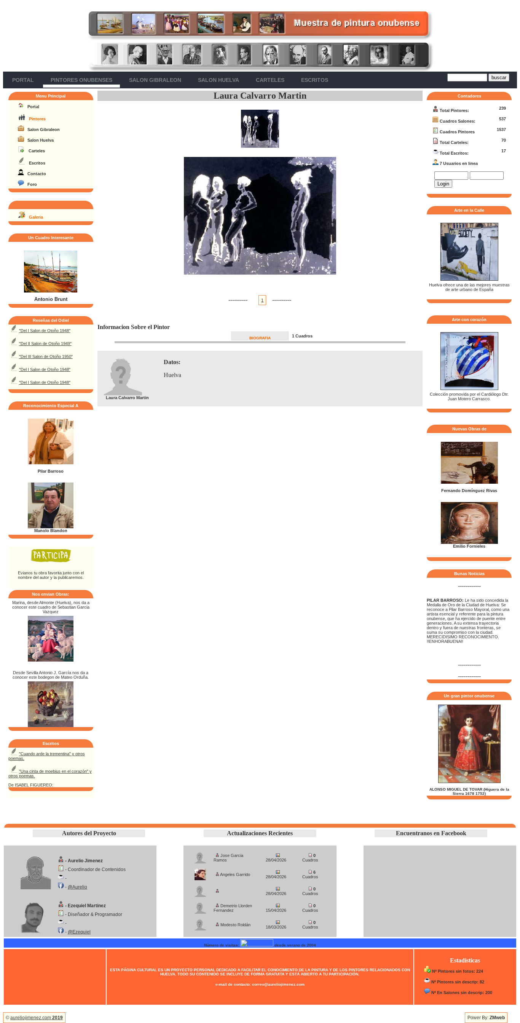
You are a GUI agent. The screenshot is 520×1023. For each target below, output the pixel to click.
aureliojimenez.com (36, 1017)
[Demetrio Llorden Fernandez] (200, 906)
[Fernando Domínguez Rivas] (469, 482)
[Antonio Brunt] (50, 291)
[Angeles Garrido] (200, 872)
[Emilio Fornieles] (469, 542)
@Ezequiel (79, 932)
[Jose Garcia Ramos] (200, 855)
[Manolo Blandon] (50, 526)
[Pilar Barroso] (50, 462)
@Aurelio (77, 887)
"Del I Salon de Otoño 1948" (44, 330)
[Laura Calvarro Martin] (260, 145)
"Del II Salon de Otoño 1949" (45, 343)
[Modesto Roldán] (200, 922)
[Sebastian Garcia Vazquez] (50, 659)
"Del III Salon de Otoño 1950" (46, 356)
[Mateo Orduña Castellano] (50, 725)
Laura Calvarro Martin (260, 96)
